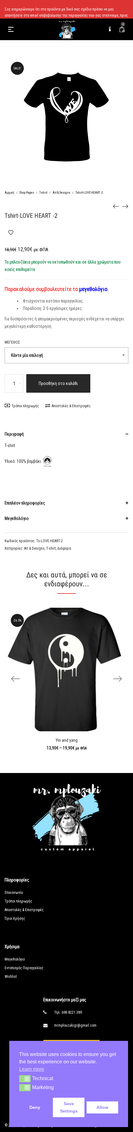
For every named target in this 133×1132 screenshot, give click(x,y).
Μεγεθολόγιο (17, 518)
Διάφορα (64, 548)
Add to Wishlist (11, 232)
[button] (25, 1078)
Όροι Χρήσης (15, 918)
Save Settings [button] (69, 1107)
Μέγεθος (12, 342)
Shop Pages (26, 192)
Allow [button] (102, 1107)
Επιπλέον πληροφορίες (25, 503)
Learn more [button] (31, 1069)
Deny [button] (34, 1107)
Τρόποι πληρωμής (25, 406)
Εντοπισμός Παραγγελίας (24, 968)
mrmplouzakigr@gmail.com (75, 1025)
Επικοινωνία (14, 892)
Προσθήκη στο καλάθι (58, 383)
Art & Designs (61, 192)
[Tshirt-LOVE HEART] (116, 206)
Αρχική (9, 192)
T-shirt (43, 192)
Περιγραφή (14, 434)
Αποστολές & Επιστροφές (71, 406)
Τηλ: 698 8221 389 (68, 1012)
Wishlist (11, 976)
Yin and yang (67, 740)
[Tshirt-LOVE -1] (125, 206)
